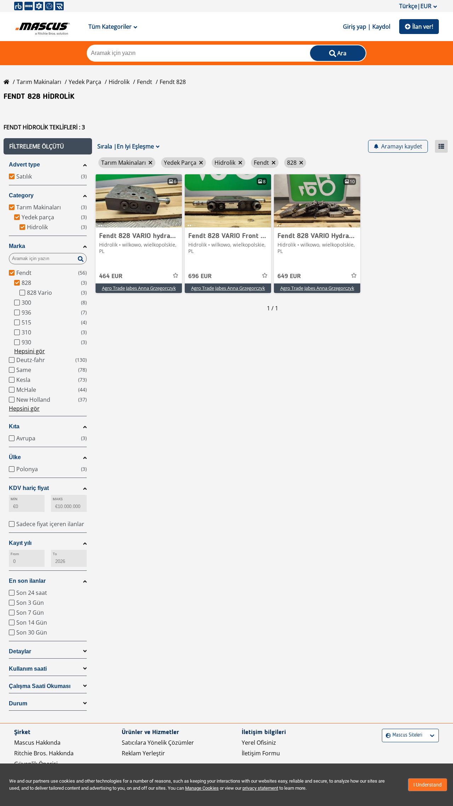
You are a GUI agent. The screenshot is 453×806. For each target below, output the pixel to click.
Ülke (15, 457)
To (55, 554)
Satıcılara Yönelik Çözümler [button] (158, 742)
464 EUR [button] (110, 276)
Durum (18, 703)
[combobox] (387, 735)
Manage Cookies (202, 788)
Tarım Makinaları (39, 82)
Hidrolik (119, 82)
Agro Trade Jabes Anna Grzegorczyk (139, 288)
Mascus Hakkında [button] (37, 742)
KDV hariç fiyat (29, 488)
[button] (48, 146)
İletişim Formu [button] (261, 753)
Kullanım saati (28, 669)
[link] (139, 200)
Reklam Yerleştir (143, 753)
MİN (14, 499)
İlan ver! (422, 26)
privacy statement (260, 788)
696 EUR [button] (200, 276)
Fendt (144, 82)
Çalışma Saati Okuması (39, 686)
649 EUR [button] (289, 276)
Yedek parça (85, 82)
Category (21, 195)
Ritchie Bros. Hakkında (44, 753)
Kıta (14, 426)
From (15, 554)
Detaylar (20, 651)
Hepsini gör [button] (29, 351)
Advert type (24, 165)
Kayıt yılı (20, 543)
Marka (17, 246)
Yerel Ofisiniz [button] (259, 742)
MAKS (58, 499)
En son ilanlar (27, 581)
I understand (427, 785)
